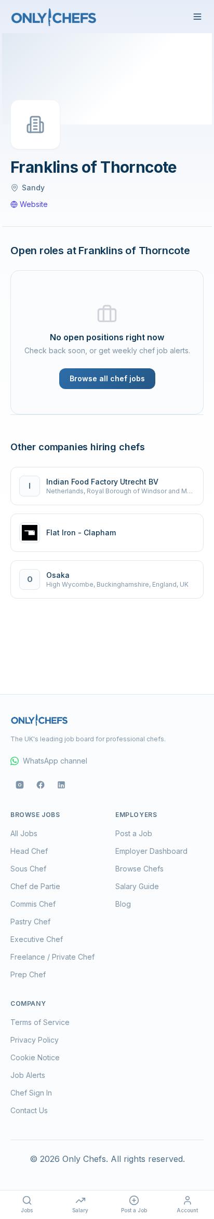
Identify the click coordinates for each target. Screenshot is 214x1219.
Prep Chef (28, 974)
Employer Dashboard (151, 851)
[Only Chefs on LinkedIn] (61, 784)
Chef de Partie (35, 886)
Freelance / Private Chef (52, 956)
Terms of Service (40, 1022)
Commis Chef (33, 903)
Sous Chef (28, 868)
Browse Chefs (139, 868)
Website (34, 204)
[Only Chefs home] (54, 16)
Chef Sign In (31, 1092)
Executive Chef (36, 939)
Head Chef (29, 851)
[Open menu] (197, 16)
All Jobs (23, 833)
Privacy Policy (34, 1039)
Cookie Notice (35, 1057)
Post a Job (133, 833)
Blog (123, 903)
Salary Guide (137, 886)
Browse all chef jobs (107, 378)
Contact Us (29, 1110)
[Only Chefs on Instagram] (19, 784)
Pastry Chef (30, 921)
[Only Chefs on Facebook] (40, 784)
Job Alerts (27, 1075)
